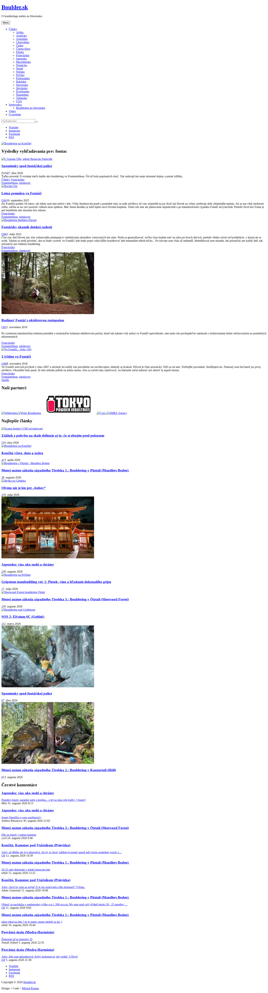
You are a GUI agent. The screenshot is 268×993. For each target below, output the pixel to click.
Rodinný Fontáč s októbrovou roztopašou (32, 320)
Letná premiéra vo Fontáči (21, 193)
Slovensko (22, 84)
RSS (11, 137)
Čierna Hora (23, 48)
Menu (6, 22)
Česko (19, 45)
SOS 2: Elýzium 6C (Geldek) (22, 617)
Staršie (5, 380)
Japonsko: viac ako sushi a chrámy (27, 564)
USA (19, 101)
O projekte (15, 114)
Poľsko (20, 75)
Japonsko (21, 58)
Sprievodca (15, 104)
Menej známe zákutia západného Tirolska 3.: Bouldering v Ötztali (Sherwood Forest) (65, 599)
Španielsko (22, 94)
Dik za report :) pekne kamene (18, 834)
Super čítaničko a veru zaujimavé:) (21, 817)
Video (12, 111)
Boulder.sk (14, 7)
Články (13, 29)
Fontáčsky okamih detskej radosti (26, 227)
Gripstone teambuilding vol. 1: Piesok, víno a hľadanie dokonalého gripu (56, 582)
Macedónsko (23, 61)
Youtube (13, 127)
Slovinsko (22, 88)
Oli (3, 200)
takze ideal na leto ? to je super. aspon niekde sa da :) (31, 921)
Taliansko (21, 98)
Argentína (22, 38)
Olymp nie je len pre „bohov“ (23, 488)
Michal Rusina (30, 988)
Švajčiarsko (22, 91)
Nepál (19, 68)
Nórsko (20, 71)
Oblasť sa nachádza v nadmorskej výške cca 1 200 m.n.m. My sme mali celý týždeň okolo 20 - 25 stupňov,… (64, 904)
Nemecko (21, 65)
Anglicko (21, 35)
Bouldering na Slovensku (30, 107)
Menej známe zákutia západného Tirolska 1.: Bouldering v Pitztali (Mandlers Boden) (65, 470)
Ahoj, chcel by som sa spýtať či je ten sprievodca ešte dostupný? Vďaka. (43, 887)
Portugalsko (23, 78)
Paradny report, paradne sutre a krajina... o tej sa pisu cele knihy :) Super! (43, 799)
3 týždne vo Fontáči (16, 356)
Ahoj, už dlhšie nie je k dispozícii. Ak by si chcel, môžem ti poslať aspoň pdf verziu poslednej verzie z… (61, 852)
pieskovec (25, 182)
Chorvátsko (22, 42)
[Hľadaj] (36, 121)
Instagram (14, 130)
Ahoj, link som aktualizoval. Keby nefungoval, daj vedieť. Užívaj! (39, 956)
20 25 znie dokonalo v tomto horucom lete (25, 869)
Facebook (14, 134)
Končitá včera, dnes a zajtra (22, 453)
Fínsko (20, 52)
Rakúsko (21, 81)
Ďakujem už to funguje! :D (16, 939)
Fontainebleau (9, 182)
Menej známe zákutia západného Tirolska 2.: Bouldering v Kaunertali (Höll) (58, 770)
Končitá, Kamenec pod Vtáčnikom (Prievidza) (35, 845)
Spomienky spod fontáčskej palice (26, 166)
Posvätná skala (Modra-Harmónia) (27, 932)
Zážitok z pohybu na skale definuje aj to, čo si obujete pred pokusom (52, 435)
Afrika (20, 32)
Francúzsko (22, 55)
